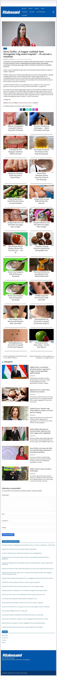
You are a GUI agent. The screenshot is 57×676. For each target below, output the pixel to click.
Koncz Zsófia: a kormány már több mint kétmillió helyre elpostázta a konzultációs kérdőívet (41, 450)
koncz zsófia (17, 59)
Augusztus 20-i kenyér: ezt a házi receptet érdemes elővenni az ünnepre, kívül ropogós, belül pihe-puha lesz (27, 568)
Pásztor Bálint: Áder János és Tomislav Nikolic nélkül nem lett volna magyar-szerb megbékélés (40, 431)
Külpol (31, 8)
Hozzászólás (5, 495)
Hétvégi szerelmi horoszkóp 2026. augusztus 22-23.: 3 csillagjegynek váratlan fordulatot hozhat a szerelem (27, 578)
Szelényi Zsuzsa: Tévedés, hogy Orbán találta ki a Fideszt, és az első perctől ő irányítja (41, 410)
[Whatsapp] (30, 109)
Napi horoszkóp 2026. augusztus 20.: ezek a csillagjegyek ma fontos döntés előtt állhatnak (23, 623)
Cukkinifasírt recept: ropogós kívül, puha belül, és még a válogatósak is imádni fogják (22, 627)
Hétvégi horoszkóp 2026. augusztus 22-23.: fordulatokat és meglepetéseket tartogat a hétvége (24, 590)
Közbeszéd (11, 102)
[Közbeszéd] (11, 12)
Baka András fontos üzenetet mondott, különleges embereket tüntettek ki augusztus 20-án (23, 594)
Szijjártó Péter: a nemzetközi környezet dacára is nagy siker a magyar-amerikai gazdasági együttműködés (40, 370)
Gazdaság (24, 12)
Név (3, 514)
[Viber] (33, 109)
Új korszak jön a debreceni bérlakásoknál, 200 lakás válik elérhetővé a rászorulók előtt (22, 615)
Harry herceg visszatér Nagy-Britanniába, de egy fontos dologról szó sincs (19, 598)
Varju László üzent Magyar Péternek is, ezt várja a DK (14, 610)
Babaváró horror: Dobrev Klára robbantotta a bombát (40, 391)
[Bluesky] (27, 109)
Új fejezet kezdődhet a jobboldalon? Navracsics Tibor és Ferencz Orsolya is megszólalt (22, 602)
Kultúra (32, 12)
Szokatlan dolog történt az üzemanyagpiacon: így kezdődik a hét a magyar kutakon (41, 357)
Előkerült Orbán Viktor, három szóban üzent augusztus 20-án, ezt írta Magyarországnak (23, 586)
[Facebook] (21, 109)
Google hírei (30, 102)
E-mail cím (5, 521)
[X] (24, 109)
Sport (42, 8)
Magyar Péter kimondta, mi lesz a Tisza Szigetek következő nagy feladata (19, 549)
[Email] (36, 109)
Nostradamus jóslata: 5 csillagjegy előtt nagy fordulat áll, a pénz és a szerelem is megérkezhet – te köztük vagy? (28, 545)
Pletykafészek (41, 12)
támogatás (29, 59)
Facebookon (21, 102)
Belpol (37, 8)
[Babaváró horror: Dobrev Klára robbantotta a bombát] (15, 388)
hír (14, 59)
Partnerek (4, 640)
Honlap (4, 527)
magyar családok (23, 59)
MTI (11, 59)
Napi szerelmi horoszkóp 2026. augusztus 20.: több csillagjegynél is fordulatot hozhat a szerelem (25, 619)
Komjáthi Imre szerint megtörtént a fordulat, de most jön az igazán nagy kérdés (21, 582)
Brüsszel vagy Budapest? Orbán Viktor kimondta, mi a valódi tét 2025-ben (15, 356)
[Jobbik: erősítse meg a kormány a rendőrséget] (15, 467)
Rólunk (3, 642)
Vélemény (24, 15)
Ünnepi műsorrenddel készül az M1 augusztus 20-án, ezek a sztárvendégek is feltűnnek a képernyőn (26, 606)
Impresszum (5, 637)
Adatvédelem (5, 635)
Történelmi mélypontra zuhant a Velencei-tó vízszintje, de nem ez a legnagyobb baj (21, 553)
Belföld (24, 8)
